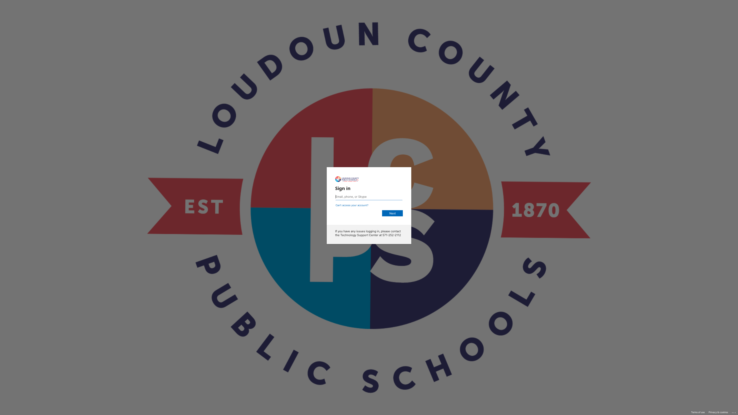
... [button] (734, 412)
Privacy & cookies (718, 412)
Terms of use (698, 412)
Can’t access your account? (352, 205)
